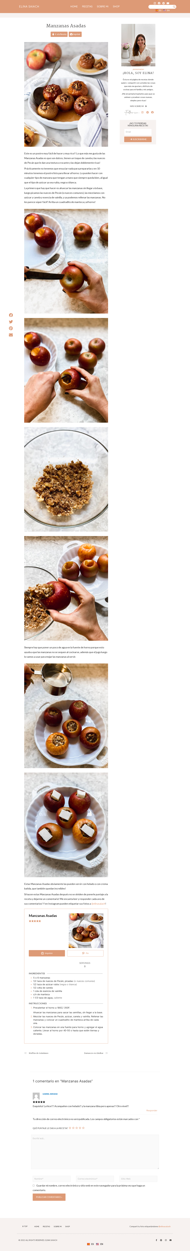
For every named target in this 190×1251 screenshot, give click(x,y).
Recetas (87, 6)
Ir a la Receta (60, 34)
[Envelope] (168, 3)
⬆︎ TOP (25, 1226)
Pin (87, 953)
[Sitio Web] (138, 1179)
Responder (151, 1110)
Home (74, 6)
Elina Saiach (29, 6)
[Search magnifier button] (174, 7)
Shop (116, 6)
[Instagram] (155, 3)
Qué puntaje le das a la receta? (50, 1128)
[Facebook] (159, 3)
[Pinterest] (163, 3)
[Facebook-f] (156, 1240)
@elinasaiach (98, 903)
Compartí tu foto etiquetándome (150, 1226)
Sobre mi (102, 6)
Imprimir (76, 34)
